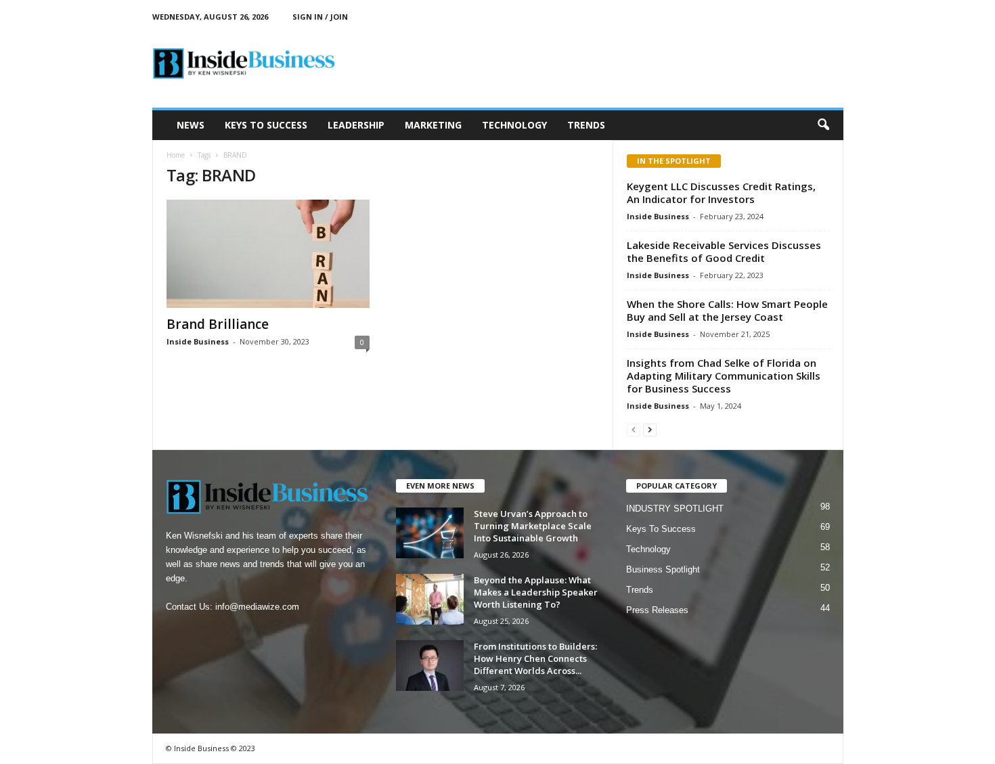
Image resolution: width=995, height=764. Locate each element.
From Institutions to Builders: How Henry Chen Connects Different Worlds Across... (535, 658)
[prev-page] (633, 429)
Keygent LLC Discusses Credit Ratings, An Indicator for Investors (721, 192)
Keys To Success (266, 124)
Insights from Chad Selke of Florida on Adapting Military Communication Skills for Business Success (723, 375)
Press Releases (657, 610)
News (190, 124)
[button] (823, 125)
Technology (514, 124)
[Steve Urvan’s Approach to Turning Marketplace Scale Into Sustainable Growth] (430, 533)
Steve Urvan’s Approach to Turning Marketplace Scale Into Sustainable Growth (533, 526)
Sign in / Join (320, 17)
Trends (586, 124)
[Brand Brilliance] (268, 254)
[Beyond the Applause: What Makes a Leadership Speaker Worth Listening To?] (430, 599)
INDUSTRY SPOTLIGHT (675, 508)
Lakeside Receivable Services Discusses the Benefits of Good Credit (724, 251)
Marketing (433, 124)
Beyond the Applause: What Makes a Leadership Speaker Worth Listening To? (536, 592)
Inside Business (198, 341)
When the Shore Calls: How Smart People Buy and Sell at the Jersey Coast (727, 310)
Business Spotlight (663, 569)
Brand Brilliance (218, 324)
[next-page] (650, 429)
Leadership (356, 124)
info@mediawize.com (257, 607)
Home (176, 155)
